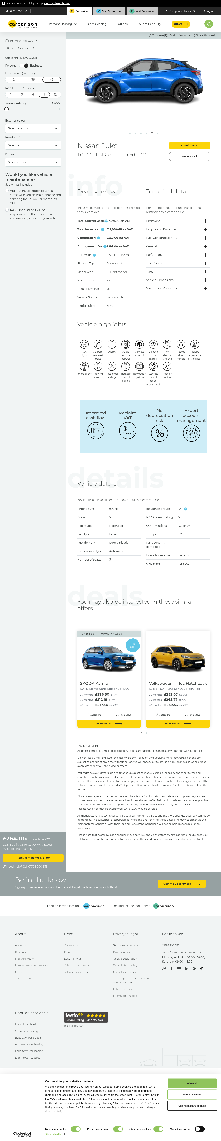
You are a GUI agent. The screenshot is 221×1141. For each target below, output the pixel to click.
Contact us (71, 945)
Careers (20, 972)
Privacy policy (122, 952)
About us (21, 945)
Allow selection (192, 1094)
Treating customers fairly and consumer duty (132, 980)
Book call (189, 156)
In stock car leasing (27, 1024)
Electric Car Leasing (27, 1057)
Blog (67, 952)
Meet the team (24, 958)
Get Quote (110, 93)
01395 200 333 (18, 11)
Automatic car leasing (29, 1044)
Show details (53, 1134)
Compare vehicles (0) (182, 11)
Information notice (125, 995)
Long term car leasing (29, 1051)
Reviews (20, 952)
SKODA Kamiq (94, 683)
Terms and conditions (127, 945)
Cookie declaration (125, 958)
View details (104, 723)
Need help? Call (26, 866)
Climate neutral (25, 978)
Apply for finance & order (33, 857)
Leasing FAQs (72, 958)
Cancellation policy (125, 965)
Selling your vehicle (76, 972)
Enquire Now (189, 145)
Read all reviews (73, 1025)
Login (209, 11)
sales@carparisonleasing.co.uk (181, 952)
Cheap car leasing (26, 1031)
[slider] (6, 109)
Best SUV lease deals (28, 1037)
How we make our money (31, 965)
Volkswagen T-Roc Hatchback (178, 683)
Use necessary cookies (192, 1105)
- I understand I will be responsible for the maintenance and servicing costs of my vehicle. (33, 214)
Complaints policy (124, 972)
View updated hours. (57, 3)
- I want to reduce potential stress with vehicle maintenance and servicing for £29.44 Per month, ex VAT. (35, 197)
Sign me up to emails (177, 883)
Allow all (192, 1083)
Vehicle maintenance (77, 965)
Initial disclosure (123, 989)
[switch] (118, 1129)
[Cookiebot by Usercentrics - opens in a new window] (22, 1134)
